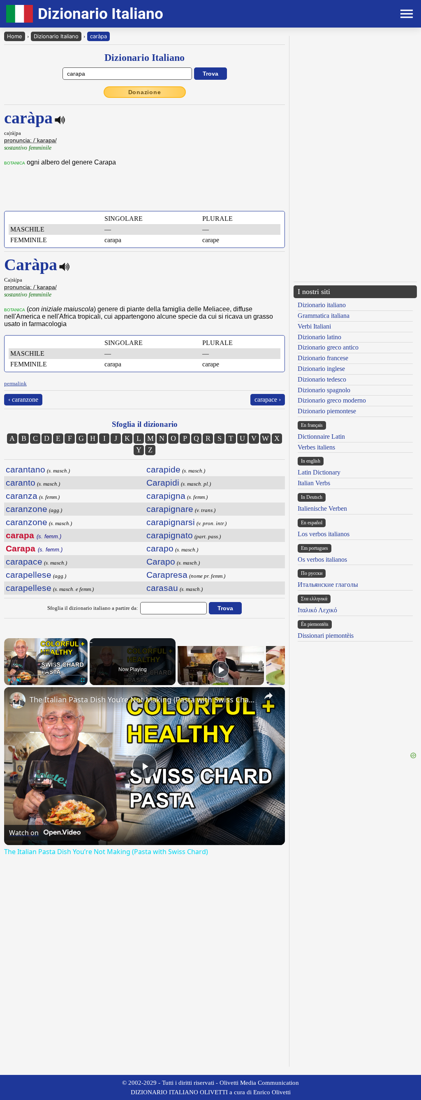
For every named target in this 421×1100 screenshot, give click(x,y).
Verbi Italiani (314, 326)
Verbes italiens (316, 447)
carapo (159, 548)
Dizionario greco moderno (332, 400)
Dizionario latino (319, 336)
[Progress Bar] (46, 675)
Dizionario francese (323, 357)
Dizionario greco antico (328, 347)
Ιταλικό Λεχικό (317, 610)
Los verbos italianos (323, 533)
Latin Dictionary (319, 472)
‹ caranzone (23, 399)
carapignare (169, 509)
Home (14, 36)
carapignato (169, 535)
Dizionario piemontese (327, 411)
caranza (21, 495)
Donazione (144, 92)
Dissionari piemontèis (326, 635)
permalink (15, 383)
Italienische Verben (322, 508)
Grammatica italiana (323, 315)
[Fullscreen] (83, 680)
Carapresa (166, 574)
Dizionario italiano (322, 304)
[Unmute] (19, 680)
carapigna (165, 495)
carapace (24, 561)
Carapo (160, 561)
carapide (163, 469)
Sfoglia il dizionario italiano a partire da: (92, 608)
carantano (25, 469)
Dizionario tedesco (322, 379)
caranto (20, 482)
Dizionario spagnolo (324, 390)
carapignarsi (170, 522)
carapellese (28, 574)
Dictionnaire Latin (321, 436)
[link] (17, 700)
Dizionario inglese (321, 368)
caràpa (98, 36)
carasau (162, 588)
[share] (268, 695)
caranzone (26, 509)
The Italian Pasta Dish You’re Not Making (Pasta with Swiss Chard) (143, 699)
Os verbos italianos (322, 559)
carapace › (267, 399)
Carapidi (162, 482)
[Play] (9, 680)
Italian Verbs (314, 482)
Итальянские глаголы (328, 584)
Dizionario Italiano (56, 36)
